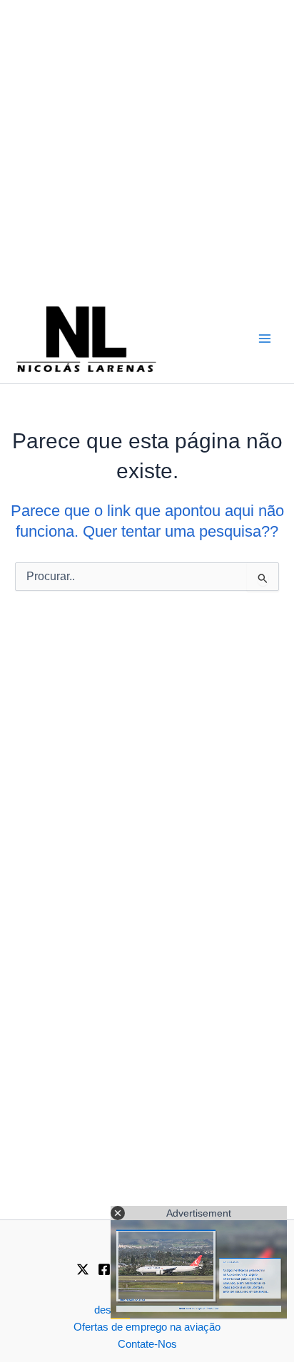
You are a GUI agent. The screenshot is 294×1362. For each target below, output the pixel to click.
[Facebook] (104, 1269)
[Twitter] (82, 1269)
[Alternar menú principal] (265, 339)
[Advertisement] (147, 147)
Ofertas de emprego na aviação (147, 1327)
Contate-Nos (147, 1344)
